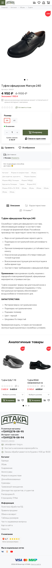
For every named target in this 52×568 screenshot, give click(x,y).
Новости (5, 529)
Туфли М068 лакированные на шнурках (35, 381)
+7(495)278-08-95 (12, 431)
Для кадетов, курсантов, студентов (12, 176)
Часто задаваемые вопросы (14, 522)
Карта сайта (7, 525)
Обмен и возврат (8, 514)
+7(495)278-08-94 (12, 437)
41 (14, 120)
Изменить (15, 158)
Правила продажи (9, 510)
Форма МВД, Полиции (10, 180)
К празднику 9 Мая (9, 498)
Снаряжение (6, 468)
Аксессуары (6, 472)
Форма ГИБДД (27, 180)
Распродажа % (7, 494)
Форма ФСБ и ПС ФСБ (10, 188)
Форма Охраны (30, 176)
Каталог (5, 173)
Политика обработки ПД (12, 507)
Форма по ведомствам (20, 173)
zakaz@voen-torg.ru (14, 444)
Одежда (5, 461)
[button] (24, 79)
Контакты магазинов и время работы (21, 448)
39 (7, 120)
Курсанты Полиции (9, 184)
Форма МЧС (31, 184)
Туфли (21, 184)
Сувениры (5, 483)
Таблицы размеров (9, 518)
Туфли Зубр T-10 (8, 380)
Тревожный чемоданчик (12, 487)
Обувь (33, 173)
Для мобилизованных (11, 479)
